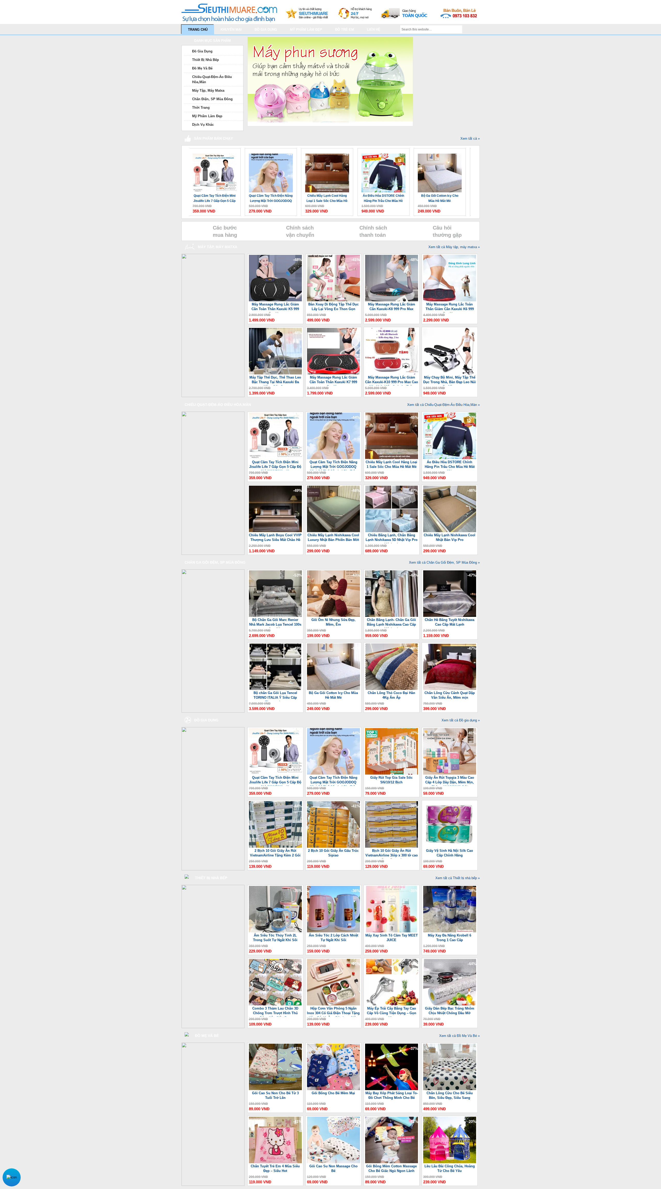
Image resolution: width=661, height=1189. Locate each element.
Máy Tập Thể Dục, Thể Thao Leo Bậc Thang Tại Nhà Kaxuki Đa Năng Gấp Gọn (275, 380)
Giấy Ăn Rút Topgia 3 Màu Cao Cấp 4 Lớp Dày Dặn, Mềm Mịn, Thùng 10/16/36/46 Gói (449, 781)
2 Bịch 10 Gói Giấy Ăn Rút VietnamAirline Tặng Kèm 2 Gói (275, 853)
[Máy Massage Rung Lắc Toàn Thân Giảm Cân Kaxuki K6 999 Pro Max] (449, 300)
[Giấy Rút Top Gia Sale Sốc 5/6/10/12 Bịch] (391, 773)
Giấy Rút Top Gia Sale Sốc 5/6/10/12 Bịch (391, 780)
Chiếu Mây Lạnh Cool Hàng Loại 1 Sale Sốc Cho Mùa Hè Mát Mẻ (269, 198)
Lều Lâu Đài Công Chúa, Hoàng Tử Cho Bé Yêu (449, 1168)
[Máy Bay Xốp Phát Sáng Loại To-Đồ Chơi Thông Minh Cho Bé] (391, 1089)
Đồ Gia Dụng (202, 51)
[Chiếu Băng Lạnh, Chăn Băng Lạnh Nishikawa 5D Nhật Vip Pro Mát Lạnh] (391, 531)
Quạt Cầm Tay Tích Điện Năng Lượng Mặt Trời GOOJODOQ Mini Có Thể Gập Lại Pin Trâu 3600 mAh (213, 198)
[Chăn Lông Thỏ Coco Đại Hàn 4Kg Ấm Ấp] (391, 689)
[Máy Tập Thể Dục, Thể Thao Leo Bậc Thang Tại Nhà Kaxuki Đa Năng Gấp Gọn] (275, 373)
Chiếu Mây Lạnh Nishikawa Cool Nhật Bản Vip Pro (449, 537)
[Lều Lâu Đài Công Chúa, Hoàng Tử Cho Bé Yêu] (449, 1162)
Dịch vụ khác (203, 125)
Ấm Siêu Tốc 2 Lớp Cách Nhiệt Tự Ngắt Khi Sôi (333, 937)
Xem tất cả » (470, 138)
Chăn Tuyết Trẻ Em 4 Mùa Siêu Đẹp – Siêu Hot (275, 1168)
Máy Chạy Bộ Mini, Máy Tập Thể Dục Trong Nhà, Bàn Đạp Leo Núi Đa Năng (449, 380)
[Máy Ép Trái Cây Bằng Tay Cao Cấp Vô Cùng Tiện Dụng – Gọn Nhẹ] (391, 1004)
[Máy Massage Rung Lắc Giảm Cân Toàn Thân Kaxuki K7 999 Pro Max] (333, 373)
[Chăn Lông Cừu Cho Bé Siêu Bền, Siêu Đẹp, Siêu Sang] (449, 1089)
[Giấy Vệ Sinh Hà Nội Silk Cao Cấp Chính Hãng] (449, 846)
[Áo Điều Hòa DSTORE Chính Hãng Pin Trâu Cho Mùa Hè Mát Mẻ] (326, 170)
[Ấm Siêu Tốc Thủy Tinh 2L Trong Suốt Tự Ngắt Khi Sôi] (275, 931)
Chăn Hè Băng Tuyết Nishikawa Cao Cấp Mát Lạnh (449, 622)
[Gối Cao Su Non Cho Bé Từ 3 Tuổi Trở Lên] (275, 1089)
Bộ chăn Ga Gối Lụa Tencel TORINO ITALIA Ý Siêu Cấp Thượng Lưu (275, 696)
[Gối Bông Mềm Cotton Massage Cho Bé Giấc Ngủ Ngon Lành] (391, 1162)
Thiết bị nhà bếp (205, 60)
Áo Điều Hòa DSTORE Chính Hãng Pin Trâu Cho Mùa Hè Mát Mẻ (325, 198)
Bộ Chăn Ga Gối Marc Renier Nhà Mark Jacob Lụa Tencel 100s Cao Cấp (275, 623)
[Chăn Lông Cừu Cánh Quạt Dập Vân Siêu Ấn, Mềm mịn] (449, 689)
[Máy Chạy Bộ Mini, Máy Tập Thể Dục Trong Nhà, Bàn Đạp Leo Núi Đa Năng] (449, 373)
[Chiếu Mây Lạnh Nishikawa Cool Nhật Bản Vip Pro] (449, 531)
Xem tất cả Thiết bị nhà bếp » (457, 878)
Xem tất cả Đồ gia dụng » (461, 720)
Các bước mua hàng (225, 231)
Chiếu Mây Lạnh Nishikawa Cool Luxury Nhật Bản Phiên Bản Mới (333, 537)
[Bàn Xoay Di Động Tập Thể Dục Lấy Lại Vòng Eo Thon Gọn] (333, 300)
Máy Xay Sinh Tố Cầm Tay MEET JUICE (391, 937)
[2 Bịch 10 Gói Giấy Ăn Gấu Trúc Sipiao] (333, 846)
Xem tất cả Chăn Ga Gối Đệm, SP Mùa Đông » (444, 562)
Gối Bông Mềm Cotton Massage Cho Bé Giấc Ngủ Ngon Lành (391, 1168)
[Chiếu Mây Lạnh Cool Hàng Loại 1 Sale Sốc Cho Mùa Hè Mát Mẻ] (269, 170)
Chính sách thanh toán (373, 231)
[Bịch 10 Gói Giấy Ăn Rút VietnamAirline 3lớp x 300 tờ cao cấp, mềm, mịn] (391, 846)
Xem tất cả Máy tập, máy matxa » (454, 247)
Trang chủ (198, 30)
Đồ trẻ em (344, 30)
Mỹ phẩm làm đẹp (306, 30)
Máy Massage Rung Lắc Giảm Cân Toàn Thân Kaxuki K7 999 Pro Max (333, 380)
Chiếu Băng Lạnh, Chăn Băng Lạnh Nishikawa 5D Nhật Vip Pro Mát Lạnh (392, 538)
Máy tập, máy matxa (208, 90)
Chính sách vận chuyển (300, 231)
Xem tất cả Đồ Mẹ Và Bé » (459, 1036)
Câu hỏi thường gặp (447, 231)
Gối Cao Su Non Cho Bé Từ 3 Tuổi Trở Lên (275, 1095)
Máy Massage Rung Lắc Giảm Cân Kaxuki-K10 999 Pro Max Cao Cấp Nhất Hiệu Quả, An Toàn (391, 380)
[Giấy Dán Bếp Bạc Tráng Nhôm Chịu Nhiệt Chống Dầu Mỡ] (449, 1004)
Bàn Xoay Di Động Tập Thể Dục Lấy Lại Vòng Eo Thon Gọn (333, 306)
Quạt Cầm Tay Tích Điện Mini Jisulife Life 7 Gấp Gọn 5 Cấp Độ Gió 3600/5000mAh (275, 465)
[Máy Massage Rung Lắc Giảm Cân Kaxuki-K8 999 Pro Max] (391, 300)
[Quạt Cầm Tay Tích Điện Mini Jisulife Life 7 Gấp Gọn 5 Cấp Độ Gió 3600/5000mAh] (275, 458)
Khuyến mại (231, 30)
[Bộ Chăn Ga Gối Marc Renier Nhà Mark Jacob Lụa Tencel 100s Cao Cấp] (275, 616)
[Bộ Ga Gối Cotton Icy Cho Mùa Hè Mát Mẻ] (382, 170)
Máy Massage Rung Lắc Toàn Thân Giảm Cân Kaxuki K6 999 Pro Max (450, 307)
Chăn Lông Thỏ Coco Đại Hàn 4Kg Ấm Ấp (391, 695)
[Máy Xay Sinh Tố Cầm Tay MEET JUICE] (391, 931)
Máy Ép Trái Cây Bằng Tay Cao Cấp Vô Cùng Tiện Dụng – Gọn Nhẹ (391, 1011)
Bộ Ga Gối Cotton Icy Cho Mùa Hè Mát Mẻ (381, 198)
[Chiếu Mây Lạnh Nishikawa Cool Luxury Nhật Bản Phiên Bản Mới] (333, 531)
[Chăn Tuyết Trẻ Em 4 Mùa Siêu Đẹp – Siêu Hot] (275, 1162)
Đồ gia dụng (266, 30)
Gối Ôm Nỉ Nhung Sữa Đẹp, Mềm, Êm (333, 622)
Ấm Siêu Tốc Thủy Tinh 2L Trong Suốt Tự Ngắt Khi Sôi (275, 937)
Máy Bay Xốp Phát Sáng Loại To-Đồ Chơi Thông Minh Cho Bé (391, 1095)
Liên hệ (373, 30)
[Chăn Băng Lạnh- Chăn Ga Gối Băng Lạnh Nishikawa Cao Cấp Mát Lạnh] (391, 616)
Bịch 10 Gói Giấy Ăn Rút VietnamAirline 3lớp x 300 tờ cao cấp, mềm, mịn (391, 854)
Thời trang (201, 107)
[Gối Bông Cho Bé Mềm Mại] (333, 1089)
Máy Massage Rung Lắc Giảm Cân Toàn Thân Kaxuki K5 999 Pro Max (275, 307)
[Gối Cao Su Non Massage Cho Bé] (333, 1162)
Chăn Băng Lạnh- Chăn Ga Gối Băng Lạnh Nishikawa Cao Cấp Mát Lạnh (391, 623)
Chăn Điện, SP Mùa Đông (212, 99)
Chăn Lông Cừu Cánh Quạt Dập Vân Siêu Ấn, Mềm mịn (449, 695)
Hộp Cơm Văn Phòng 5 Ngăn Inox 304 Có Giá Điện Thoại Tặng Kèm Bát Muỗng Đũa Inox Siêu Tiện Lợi (333, 1011)
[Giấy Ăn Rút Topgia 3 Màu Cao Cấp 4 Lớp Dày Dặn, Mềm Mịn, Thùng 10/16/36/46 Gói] (449, 773)
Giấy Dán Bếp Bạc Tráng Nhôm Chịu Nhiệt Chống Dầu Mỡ (449, 1010)
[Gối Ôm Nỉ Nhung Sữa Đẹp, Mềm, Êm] (333, 616)
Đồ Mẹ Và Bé (202, 68)
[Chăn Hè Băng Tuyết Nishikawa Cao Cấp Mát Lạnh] (449, 616)
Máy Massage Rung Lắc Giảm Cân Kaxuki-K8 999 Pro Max (391, 306)
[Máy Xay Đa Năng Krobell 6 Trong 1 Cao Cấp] (449, 931)
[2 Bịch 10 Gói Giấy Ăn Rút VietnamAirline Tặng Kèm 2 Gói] (275, 846)
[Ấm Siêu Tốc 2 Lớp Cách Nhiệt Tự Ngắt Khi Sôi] (333, 931)
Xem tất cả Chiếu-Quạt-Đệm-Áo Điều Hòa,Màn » (443, 405)
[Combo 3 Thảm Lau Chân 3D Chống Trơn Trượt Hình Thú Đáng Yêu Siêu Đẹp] (275, 1004)
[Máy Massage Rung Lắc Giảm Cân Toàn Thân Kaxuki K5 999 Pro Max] (275, 300)
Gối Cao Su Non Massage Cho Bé (333, 1168)
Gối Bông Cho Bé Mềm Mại (333, 1093)
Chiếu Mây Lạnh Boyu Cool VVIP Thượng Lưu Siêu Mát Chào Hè (438, 198)
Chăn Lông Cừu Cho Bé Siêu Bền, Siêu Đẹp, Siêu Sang (450, 1095)
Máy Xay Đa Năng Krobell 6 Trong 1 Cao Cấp (449, 937)
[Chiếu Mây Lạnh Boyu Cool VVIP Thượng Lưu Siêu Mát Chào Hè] (438, 170)
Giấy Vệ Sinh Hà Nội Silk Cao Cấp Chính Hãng (449, 853)
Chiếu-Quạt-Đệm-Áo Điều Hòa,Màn (212, 79)
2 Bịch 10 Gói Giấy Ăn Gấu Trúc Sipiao (333, 853)
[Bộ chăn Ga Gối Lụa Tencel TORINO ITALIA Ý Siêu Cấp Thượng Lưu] (275, 689)
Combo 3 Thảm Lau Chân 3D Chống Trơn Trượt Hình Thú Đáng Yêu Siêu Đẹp (275, 1011)
